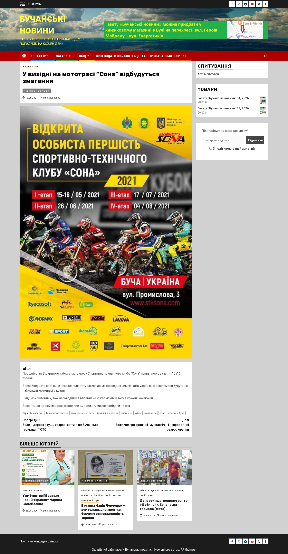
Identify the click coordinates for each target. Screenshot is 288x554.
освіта (84, 495)
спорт (35, 66)
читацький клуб (90, 500)
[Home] (24, 56)
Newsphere (162, 549)
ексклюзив (108, 490)
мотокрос (150, 413)
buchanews (36, 413)
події (107, 495)
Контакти (38, 56)
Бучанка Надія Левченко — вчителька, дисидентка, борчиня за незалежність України (103, 512)
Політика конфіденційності (39, 541)
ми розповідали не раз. (113, 406)
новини (27, 66)
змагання (126, 413)
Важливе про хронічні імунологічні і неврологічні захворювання (152, 424)
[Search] (265, 56)
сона (162, 413)
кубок (138, 413)
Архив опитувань (209, 74)
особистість (96, 495)
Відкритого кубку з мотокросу (65, 373)
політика (116, 495)
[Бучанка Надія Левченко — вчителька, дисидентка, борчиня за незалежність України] (105, 467)
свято (150, 495)
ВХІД (82, 56)
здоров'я (28, 490)
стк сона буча (176, 413)
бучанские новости (82, 413)
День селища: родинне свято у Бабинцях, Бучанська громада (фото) (163, 505)
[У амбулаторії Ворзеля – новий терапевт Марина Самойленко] (47, 467)
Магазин (63, 56)
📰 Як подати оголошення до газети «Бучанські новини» (140, 56)
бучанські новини (107, 413)
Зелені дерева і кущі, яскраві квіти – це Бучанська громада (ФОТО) (61, 424)
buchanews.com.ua (57, 413)
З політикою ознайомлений (234, 148)
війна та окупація (91, 490)
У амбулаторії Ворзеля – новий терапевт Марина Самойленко (42, 500)
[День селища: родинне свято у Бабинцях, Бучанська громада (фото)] (164, 467)
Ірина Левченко (51, 97)
